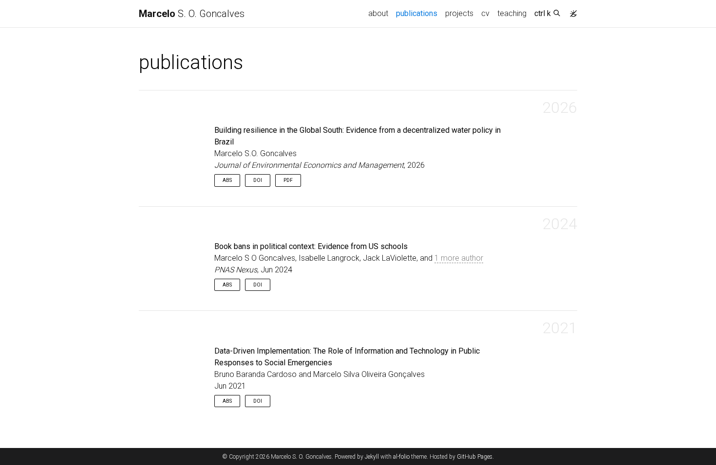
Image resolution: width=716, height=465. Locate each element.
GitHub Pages (474, 456)
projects (459, 13)
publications (418, 13)
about (378, 13)
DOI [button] (257, 180)
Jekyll (372, 456)
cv (485, 13)
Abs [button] (227, 180)
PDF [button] (288, 180)
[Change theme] (571, 11)
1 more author (458, 258)
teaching (512, 13)
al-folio (401, 456)
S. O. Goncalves (192, 13)
